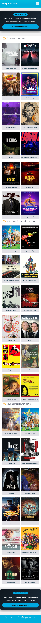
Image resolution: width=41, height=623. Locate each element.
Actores (14, 618)
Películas (26, 618)
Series (20, 618)
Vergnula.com (9, 3)
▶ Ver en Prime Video (20, 26)
